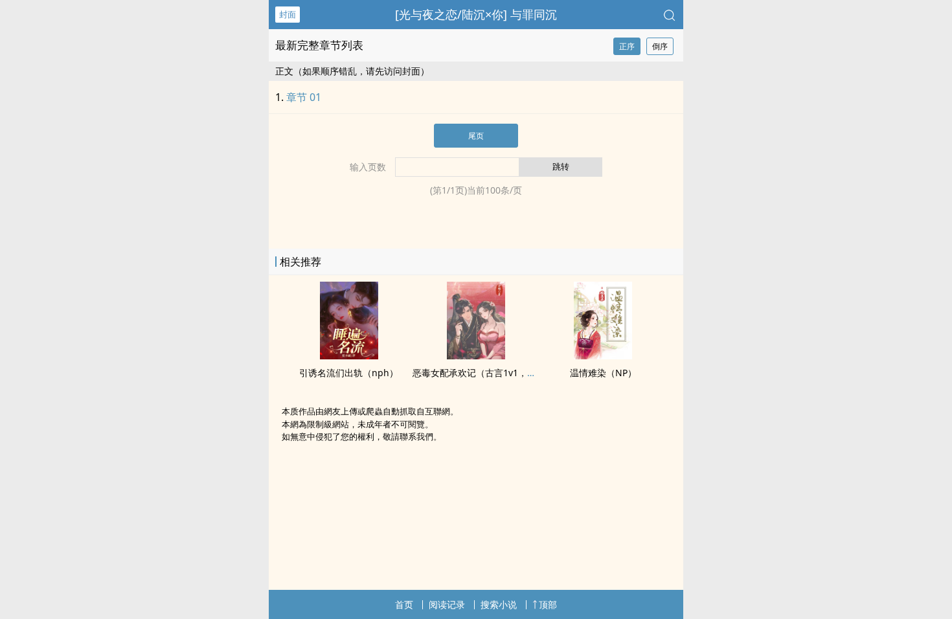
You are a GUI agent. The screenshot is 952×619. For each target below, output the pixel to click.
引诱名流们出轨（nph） (348, 372)
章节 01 (303, 97)
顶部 (548, 604)
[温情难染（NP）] (603, 355)
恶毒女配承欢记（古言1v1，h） (477, 372)
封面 (287, 14)
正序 (627, 46)
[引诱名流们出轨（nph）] (349, 355)
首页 (404, 604)
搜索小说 (499, 604)
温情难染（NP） (603, 372)
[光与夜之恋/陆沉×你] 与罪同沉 (476, 14)
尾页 (476, 135)
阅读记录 (447, 604)
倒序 (660, 46)
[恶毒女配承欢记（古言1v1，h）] (476, 355)
